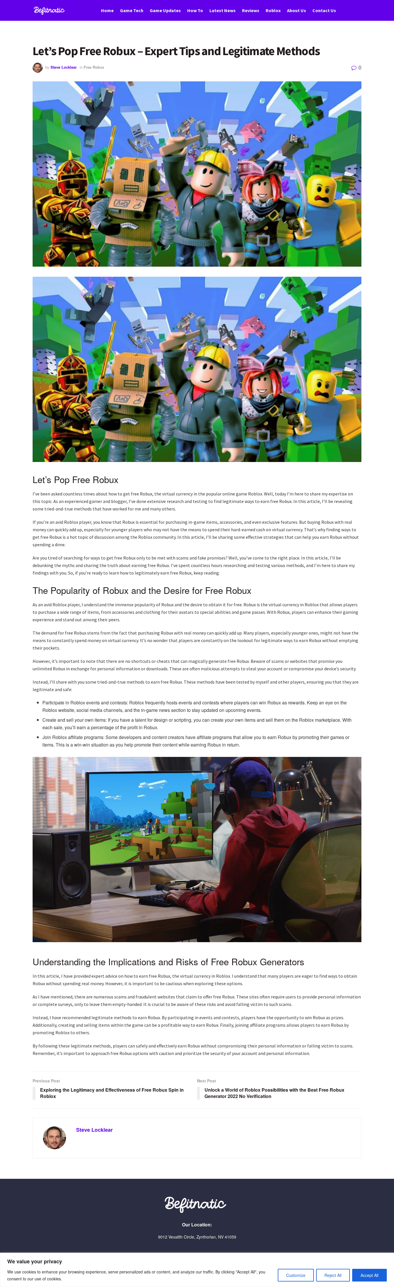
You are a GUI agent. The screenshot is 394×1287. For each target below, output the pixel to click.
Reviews (250, 10)
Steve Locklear (63, 67)
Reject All (333, 1275)
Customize (295, 1275)
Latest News (222, 10)
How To (195, 10)
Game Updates (165, 10)
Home (107, 10)
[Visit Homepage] (50, 10)
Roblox (273, 10)
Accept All (369, 1275)
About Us (296, 10)
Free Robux (94, 67)
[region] (197, 1270)
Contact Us (324, 10)
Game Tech (131, 10)
